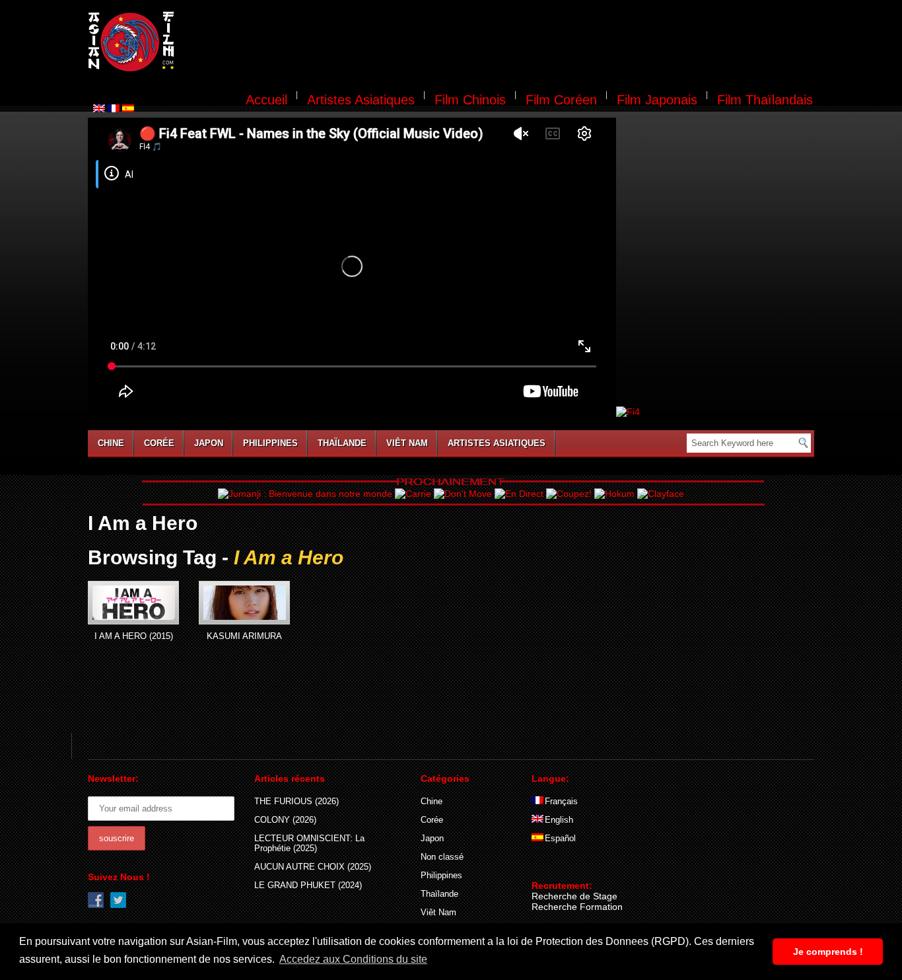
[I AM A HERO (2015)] (133, 602)
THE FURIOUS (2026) (296, 801)
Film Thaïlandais (765, 100)
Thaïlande (342, 443)
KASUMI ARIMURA (244, 636)
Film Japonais (657, 100)
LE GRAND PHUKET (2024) (308, 885)
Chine (111, 443)
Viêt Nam (407, 443)
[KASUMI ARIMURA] (244, 602)
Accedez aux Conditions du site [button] (353, 959)
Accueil (266, 100)
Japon (208, 443)
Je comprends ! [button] (828, 951)
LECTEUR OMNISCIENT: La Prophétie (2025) (309, 843)
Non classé (442, 857)
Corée (159, 443)
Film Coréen (561, 100)
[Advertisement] (502, 43)
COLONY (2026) (285, 820)
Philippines (270, 443)
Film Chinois (470, 100)
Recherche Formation (577, 906)
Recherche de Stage (574, 896)
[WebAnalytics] (558, 866)
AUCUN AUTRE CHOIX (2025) (312, 867)
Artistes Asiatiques (361, 100)
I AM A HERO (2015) (133, 636)
